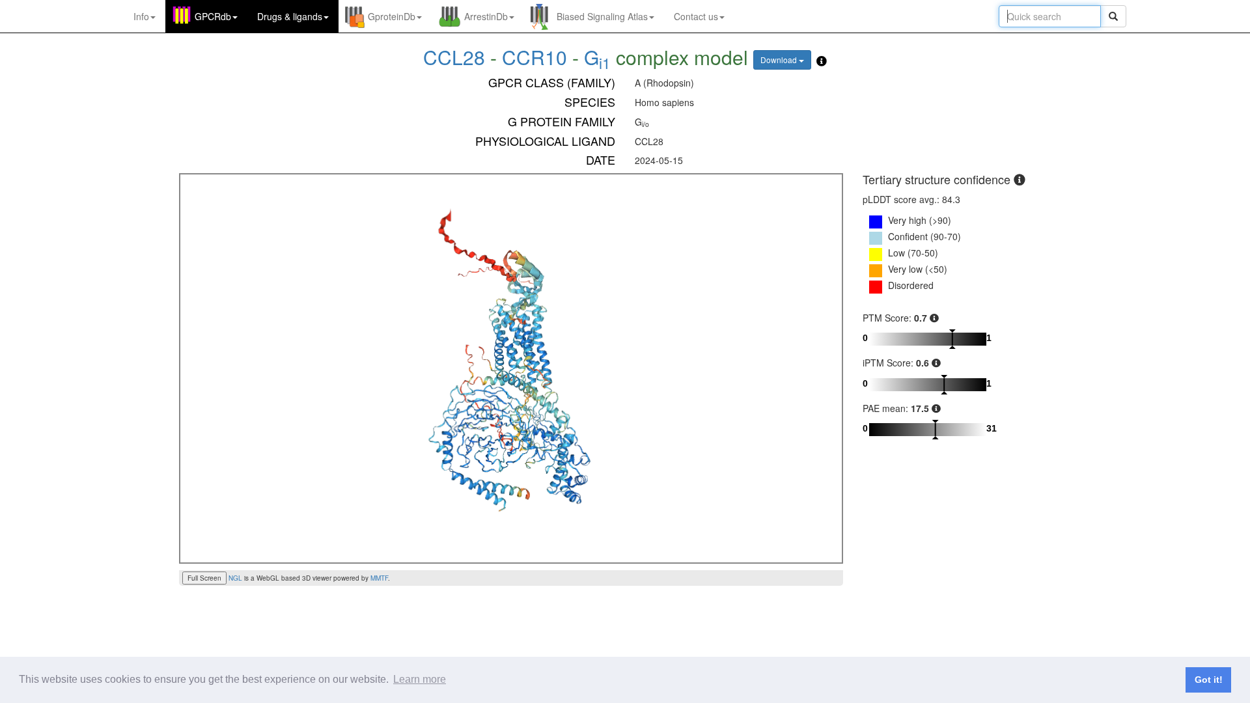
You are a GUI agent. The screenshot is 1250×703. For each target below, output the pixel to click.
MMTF (379, 578)
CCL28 (456, 57)
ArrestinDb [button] (486, 16)
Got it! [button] (1209, 679)
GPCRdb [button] (213, 16)
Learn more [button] (419, 679)
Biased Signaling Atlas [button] (602, 16)
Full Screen (204, 578)
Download (779, 59)
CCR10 (534, 57)
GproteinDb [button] (391, 16)
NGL (235, 578)
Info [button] (141, 16)
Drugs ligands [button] (289, 16)
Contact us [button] (696, 16)
